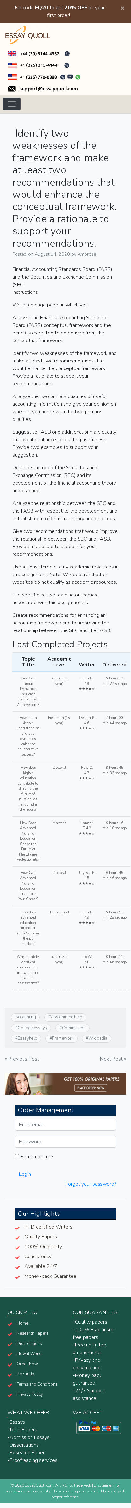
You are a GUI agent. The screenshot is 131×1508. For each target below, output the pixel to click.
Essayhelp (27, 1038)
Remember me (36, 1156)
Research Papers (33, 1333)
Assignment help (66, 1017)
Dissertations (29, 1343)
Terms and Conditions (37, 1384)
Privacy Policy (30, 1394)
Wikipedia (97, 1038)
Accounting (25, 1017)
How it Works (30, 1354)
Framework (62, 1038)
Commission (74, 1028)
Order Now (27, 1364)
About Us (25, 1374)
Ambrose (87, 254)
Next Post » (113, 1059)
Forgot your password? (91, 1184)
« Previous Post (22, 1059)
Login (25, 1174)
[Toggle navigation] (12, 104)
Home (22, 1323)
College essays (32, 1028)
